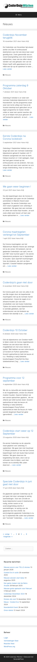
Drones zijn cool (10, 599)
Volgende (8, 537)
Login (6, 638)
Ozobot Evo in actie (11, 573)
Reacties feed (9, 644)
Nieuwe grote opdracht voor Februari (18, 588)
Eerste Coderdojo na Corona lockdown (14, 137)
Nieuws (8, 75)
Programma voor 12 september (13, 379)
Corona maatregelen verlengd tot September (16, 233)
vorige (6, 534)
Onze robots (8, 610)
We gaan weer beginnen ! (17, 186)
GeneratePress (18, 659)
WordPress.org (9, 646)
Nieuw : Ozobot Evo (11, 602)
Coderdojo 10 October (15, 330)
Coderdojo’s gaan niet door (18, 282)
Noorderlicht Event (11, 607)
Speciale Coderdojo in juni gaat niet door (17, 483)
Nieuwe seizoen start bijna (14, 578)
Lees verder (7, 69)
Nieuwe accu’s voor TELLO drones (17, 567)
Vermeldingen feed (11, 641)
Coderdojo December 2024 (14, 594)
